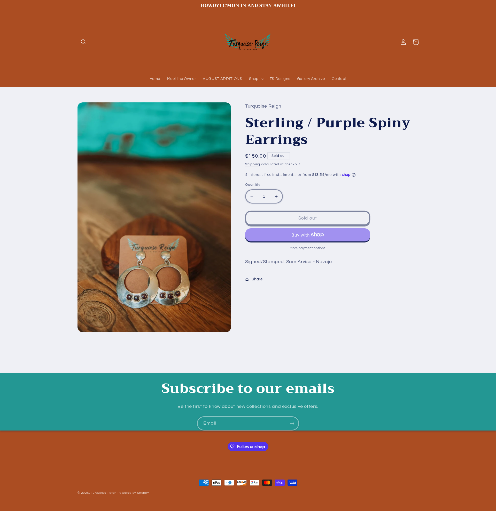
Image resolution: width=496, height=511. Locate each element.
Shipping (252, 164)
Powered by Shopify (133, 492)
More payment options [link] (308, 248)
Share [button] (257, 279)
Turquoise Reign (104, 492)
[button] (84, 42)
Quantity (252, 184)
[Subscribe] (292, 423)
